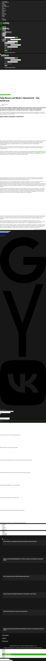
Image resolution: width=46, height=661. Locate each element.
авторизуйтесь (3, 409)
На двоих (4, 5)
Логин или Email (7, 39)
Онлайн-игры (4, 533)
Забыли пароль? (12, 52)
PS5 (3, 12)
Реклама (6, 647)
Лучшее (4, 34)
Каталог (4, 36)
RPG (3, 526)
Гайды (3, 40)
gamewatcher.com (42, 229)
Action (3, 525)
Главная (4, 26)
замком (42, 140)
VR (2, 7)
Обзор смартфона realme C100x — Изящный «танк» (9, 497)
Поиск (16, 37)
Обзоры (4, 38)
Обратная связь (11, 647)
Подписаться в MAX (4, 232)
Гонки (3, 528)
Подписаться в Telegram (5, 231)
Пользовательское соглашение (26, 647)
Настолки (4, 14)
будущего (39, 152)
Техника (4, 39)
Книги (3, 16)
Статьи (3, 35)
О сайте (17, 647)
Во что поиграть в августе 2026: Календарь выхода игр (10, 434)
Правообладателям (37, 647)
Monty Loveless (4, 104)
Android (4, 8)
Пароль (5, 41)
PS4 (3, 9)
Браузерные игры (8, 31)
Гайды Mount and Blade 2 (5, 94)
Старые (3, 4)
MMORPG (4, 524)
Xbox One (4, 10)
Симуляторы (4, 529)
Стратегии (4, 527)
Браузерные (4, 534)
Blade (13, 113)
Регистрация (6, 52)
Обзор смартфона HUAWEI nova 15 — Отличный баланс (10, 485)
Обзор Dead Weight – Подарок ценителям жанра (9, 447)
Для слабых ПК (5, 2)
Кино (3, 15)
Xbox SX (4, 13)
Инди (3, 3)
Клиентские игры (8, 32)
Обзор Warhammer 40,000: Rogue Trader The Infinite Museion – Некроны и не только (15, 472)
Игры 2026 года (5, 6)
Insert (11, 660)
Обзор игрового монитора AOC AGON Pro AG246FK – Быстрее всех (12, 510)
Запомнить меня (9, 48)
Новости (4, 33)
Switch (3, 11)
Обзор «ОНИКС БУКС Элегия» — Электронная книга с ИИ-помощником (13, 522)
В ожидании (4, 1)
